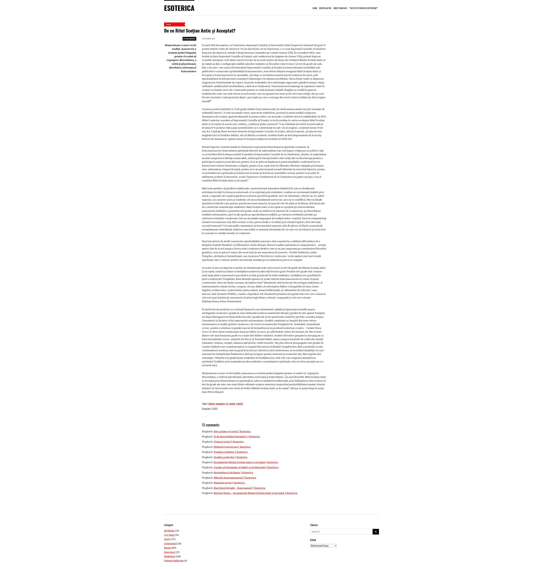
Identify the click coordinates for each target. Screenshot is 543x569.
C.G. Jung (169, 535)
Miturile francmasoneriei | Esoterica (235, 477)
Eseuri (168, 24)
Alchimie (169, 530)
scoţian (232, 403)
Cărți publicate (340, 8)
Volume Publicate (174, 560)
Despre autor (325, 8)
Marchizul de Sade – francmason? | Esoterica (239, 488)
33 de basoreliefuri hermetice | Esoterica (237, 436)
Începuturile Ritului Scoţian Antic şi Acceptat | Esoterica (246, 462)
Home (315, 8)
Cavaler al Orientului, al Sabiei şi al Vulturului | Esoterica (246, 467)
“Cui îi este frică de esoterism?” (363, 8)
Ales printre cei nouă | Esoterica (232, 431)
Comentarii (170, 543)
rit (227, 403)
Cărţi (167, 539)
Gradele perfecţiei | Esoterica (230, 457)
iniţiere (211, 403)
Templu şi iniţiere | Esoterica (230, 452)
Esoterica (179, 8)
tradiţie (239, 403)
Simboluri (169, 556)
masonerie (220, 403)
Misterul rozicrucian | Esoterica (232, 446)
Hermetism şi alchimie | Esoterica (233, 472)
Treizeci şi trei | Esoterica (229, 441)
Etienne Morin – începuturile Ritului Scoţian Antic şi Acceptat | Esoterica (255, 493)
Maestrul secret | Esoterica (229, 482)
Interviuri (169, 552)
